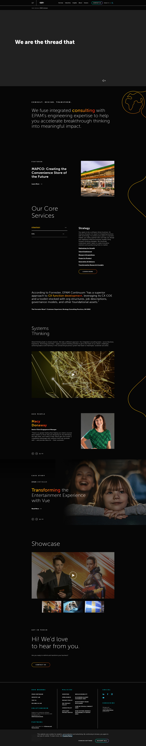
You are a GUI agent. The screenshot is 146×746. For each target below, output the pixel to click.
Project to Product (85, 258)
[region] (73, 738)
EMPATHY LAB (36, 697)
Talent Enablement (85, 251)
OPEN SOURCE (66, 697)
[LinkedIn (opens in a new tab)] (103, 694)
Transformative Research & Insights (91, 265)
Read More (35, 509)
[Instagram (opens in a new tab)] (112, 694)
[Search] (112, 3)
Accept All (102, 740)
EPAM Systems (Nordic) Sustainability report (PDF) (83, 712)
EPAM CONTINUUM (37, 694)
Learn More (35, 184)
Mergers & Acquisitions (87, 255)
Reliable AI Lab (37, 703)
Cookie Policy (67, 736)
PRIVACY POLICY (67, 700)
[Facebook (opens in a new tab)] (107, 694)
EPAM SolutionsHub (37, 716)
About (80, 3)
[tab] (49, 227)
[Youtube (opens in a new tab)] (103, 697)
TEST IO (34, 700)
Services (60, 3)
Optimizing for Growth (87, 248)
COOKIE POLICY (67, 708)
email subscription (108, 710)
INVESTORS (65, 694)
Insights (74, 3)
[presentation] (33, 453)
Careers (86, 3)
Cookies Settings (85, 740)
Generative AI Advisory (87, 262)
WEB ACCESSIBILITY (81, 694)
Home (33, 8)
